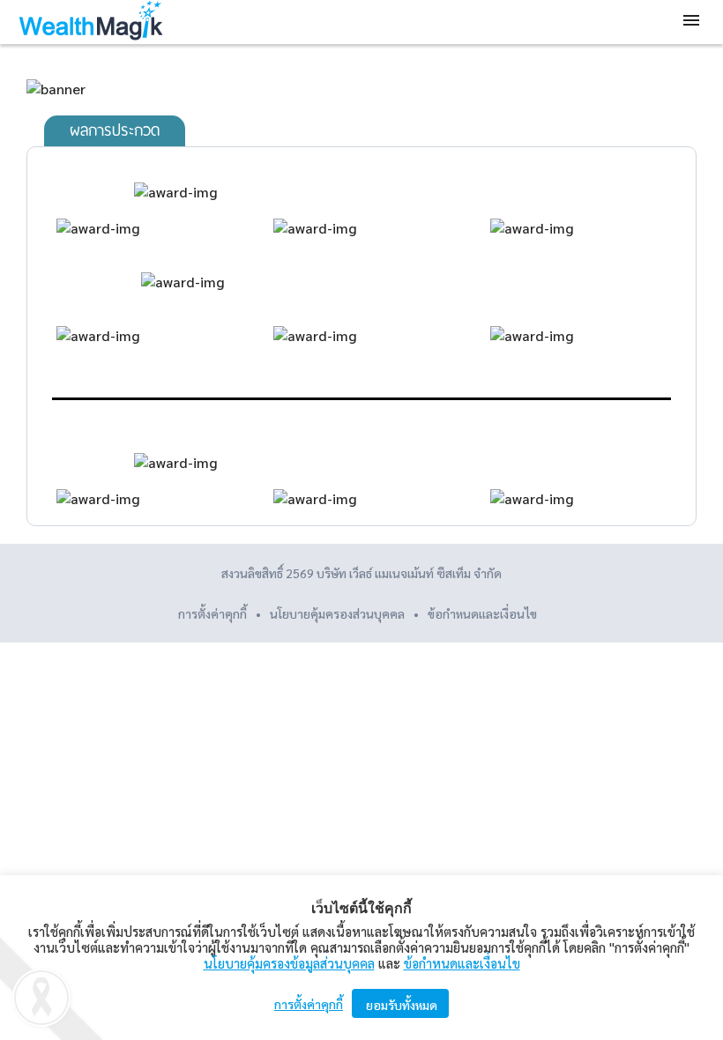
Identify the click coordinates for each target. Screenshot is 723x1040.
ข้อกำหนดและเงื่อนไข (482, 613)
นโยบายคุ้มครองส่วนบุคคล (337, 613)
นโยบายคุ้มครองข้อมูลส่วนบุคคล (289, 963)
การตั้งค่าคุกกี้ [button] (212, 613)
